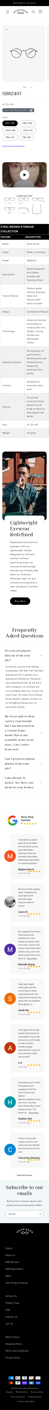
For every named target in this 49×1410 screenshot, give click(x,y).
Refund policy (22, 1392)
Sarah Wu (23, 1010)
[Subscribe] (39, 1214)
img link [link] (24, 194)
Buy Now (20, 601)
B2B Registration (14, 1269)
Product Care (12, 1303)
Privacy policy (37, 1392)
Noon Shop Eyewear (27, 818)
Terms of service (18, 1397)
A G (20, 1062)
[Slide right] (31, 87)
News (8, 1276)
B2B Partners (12, 1262)
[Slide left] (18, 87)
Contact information (26, 1401)
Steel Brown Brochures (16, 110)
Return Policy (12, 1337)
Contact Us (11, 1316)
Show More (32, 958)
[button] (7, 11)
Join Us (9, 1323)
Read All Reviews (24, 1175)
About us (10, 1255)
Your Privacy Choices (16, 1282)
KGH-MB (10, 130)
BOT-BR (10, 123)
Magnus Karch (26, 869)
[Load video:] (24, 174)
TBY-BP (26, 137)
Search (9, 1248)
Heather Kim (25, 1118)
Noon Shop (23, 1388)
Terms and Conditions (17, 1350)
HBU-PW (27, 123)
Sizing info (11, 1296)
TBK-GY (10, 137)
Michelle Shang (26, 964)
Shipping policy (34, 1397)
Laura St (23, 911)
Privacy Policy (12, 1357)
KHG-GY (28, 130)
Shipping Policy (13, 1344)
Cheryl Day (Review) (29, 1157)
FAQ (7, 1310)
